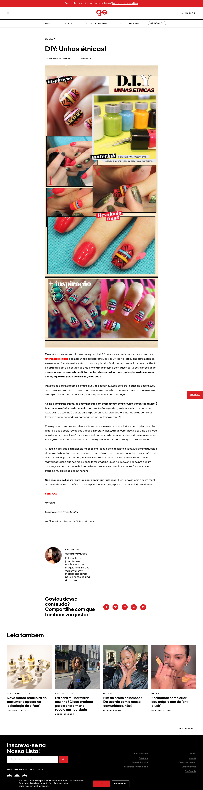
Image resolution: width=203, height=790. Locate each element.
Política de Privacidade (135, 767)
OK (101, 784)
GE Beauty (156, 23)
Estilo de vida (130, 23)
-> (63, 759)
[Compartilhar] (106, 607)
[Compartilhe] (143, 607)
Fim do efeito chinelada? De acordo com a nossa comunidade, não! (122, 702)
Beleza (68, 23)
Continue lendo (16, 710)
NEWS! (195, 395)
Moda (47, 23)
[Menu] (8, 13)
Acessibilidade (140, 762)
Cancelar (120, 784)
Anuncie (143, 758)
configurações (41, 786)
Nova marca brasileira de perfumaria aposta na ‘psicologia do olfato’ (27, 702)
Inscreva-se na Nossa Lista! (125, 3)
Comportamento (96, 23)
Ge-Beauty (190, 771)
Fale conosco (140, 754)
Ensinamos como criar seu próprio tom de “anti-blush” (170, 702)
